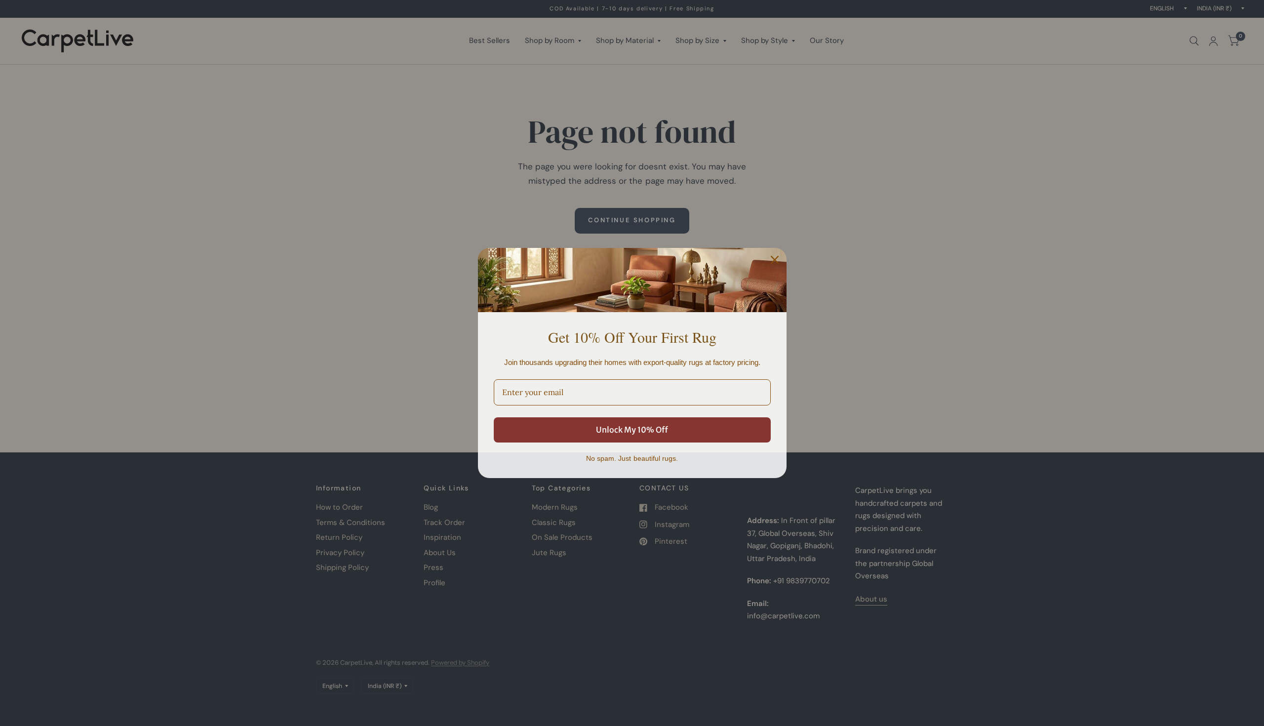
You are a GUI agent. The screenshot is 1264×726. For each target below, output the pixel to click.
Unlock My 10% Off (632, 430)
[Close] (775, 260)
